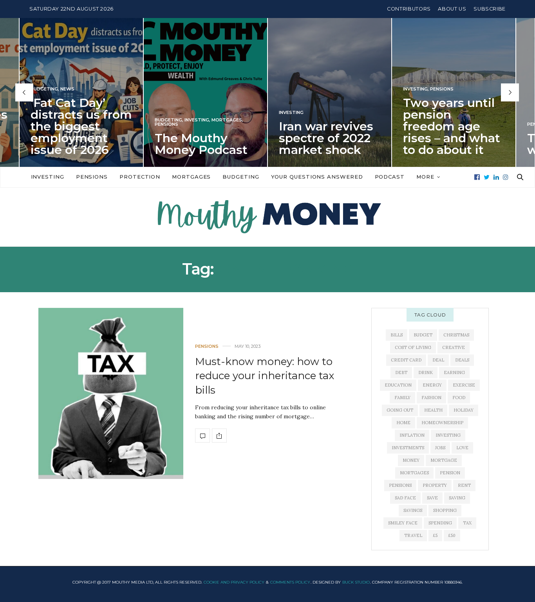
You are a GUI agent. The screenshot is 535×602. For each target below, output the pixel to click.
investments (408, 447)
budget (423, 335)
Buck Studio (356, 582)
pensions (400, 485)
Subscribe (490, 9)
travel (413, 535)
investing (448, 435)
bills (396, 335)
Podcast (390, 177)
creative (453, 347)
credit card (406, 360)
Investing (196, 120)
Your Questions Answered (317, 177)
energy (432, 385)
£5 (435, 535)
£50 (451, 535)
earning (454, 372)
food (458, 397)
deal (438, 360)
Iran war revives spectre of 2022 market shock (326, 138)
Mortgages (226, 120)
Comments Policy (290, 582)
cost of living (413, 347)
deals (462, 360)
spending (440, 523)
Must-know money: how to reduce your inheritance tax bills (264, 375)
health (433, 410)
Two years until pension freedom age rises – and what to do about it (451, 126)
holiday (464, 410)
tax (467, 523)
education (398, 385)
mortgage (443, 460)
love (462, 447)
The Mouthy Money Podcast (201, 144)
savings (412, 510)
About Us (452, 9)
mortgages (414, 472)
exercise (464, 385)
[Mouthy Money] (267, 217)
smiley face (403, 523)
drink (425, 372)
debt (401, 372)
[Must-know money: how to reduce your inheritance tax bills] (110, 393)
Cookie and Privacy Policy (234, 582)
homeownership (442, 422)
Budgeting (44, 89)
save (432, 498)
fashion (431, 397)
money (411, 460)
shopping (445, 510)
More (425, 177)
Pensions (166, 124)
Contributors (409, 9)
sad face (405, 498)
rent (464, 485)
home (403, 422)
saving (457, 498)
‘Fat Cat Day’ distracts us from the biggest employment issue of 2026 (81, 126)
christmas (456, 335)
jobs (440, 447)
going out (400, 410)
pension (450, 472)
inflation (412, 435)
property (435, 485)
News (67, 89)
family (402, 397)
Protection (139, 177)
